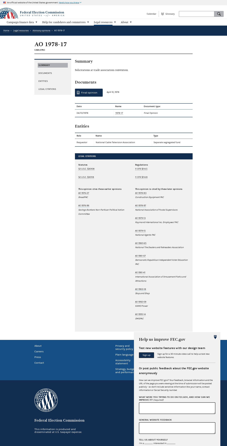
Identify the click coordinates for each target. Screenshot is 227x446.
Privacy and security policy (124, 347)
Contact (39, 362)
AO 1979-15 (140, 230)
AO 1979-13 (140, 218)
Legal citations (47, 89)
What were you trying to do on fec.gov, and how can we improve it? (174, 398)
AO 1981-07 (140, 256)
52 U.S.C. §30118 (86, 177)
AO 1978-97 (140, 205)
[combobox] (196, 14)
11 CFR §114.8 (141, 177)
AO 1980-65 (140, 243)
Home (6, 30)
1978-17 (119, 113)
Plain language (124, 354)
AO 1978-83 (140, 193)
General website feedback (155, 420)
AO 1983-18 (140, 289)
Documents (45, 73)
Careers (39, 351)
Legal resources (21, 30)
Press (37, 357)
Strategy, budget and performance (125, 371)
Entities (43, 81)
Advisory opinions (41, 30)
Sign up (146, 355)
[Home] (57, 14)
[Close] (215, 337)
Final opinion (89, 92)
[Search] (219, 14)
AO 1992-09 (140, 302)
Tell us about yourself (153, 440)
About (38, 345)
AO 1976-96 (83, 205)
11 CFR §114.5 (141, 169)
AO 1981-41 (140, 272)
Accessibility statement (122, 362)
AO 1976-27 (83, 193)
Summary (44, 65)
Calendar (151, 14)
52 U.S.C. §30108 (86, 169)
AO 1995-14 (140, 314)
